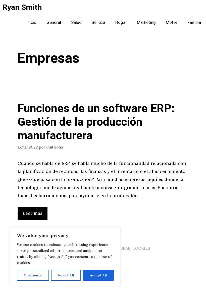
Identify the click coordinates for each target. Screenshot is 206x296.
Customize (33, 275)
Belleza (98, 22)
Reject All (66, 275)
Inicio (31, 22)
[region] (65, 256)
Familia (194, 22)
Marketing (146, 22)
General (53, 22)
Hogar (121, 22)
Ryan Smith (22, 7)
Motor (171, 22)
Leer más (32, 213)
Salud (76, 22)
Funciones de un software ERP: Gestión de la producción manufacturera (96, 122)
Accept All (98, 275)
